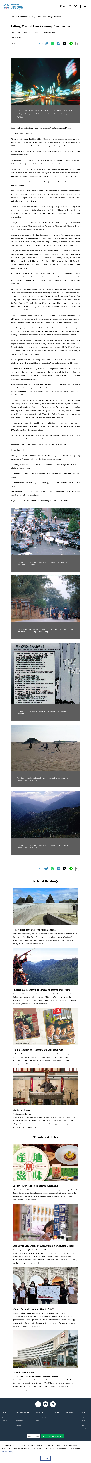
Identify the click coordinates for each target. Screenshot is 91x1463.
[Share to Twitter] (64, 43)
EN (64, 6)
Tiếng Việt (84, 1428)
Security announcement (70, 1417)
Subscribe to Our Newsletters (41, 1417)
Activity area (4, 1420)
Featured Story (5, 1414)
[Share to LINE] (71, 43)
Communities (23, 17)
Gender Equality (5, 1422)
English (83, 1417)
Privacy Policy (68, 1414)
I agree (45, 1458)
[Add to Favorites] (77, 43)
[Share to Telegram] (46, 43)
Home (13, 17)
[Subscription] (75, 6)
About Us (56, 1414)
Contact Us (38, 1420)
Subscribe (37, 1414)
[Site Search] (70, 6)
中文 (13, 44)
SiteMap (55, 1417)
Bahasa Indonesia (85, 1422)
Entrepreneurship (19, 1420)
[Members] (80, 6)
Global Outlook (19, 1414)
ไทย (83, 1425)
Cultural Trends (19, 1417)
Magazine (4, 1417)
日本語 (83, 1420)
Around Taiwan (19, 1422)
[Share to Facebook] (58, 43)
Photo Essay (18, 1428)
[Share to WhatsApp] (52, 43)
